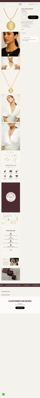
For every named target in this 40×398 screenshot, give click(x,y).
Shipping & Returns (5, 294)
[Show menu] (2, 4)
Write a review (20, 307)
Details (22, 29)
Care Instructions (5, 291)
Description (23, 32)
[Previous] (1, 1)
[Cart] (38, 4)
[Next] (38, 1)
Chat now (27, 40)
